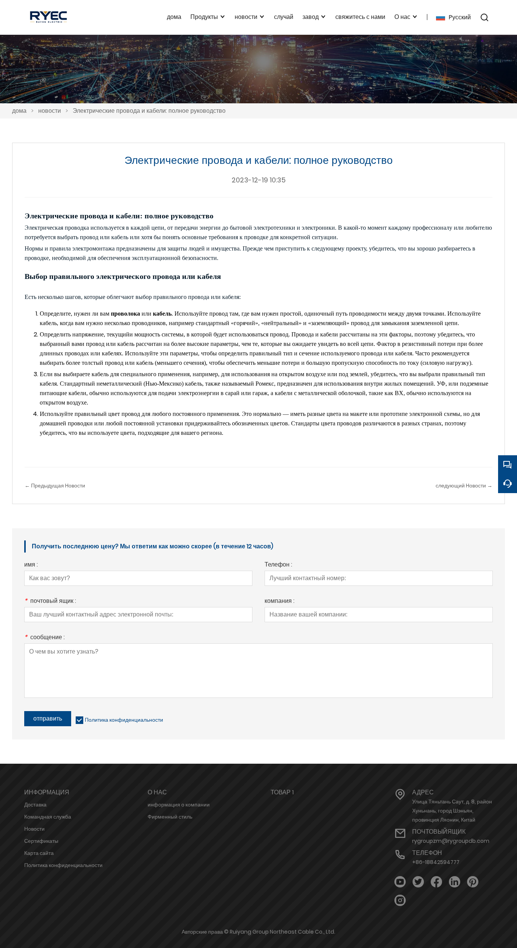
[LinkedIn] (454, 882)
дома (19, 110)
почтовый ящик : (50, 601)
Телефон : (278, 565)
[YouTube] (400, 882)
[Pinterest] (473, 882)
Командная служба (47, 816)
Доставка (35, 804)
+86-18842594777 (435, 862)
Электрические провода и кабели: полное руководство (149, 110)
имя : (31, 565)
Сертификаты (41, 841)
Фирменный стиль (170, 816)
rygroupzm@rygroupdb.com (450, 841)
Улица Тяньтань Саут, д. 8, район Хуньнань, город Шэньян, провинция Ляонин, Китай (452, 810)
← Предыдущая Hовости (55, 485)
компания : (279, 601)
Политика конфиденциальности (124, 720)
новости (49, 110)
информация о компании (179, 804)
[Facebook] (436, 882)
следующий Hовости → (464, 485)
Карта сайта (39, 853)
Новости (34, 829)
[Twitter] (418, 882)
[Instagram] (400, 900)
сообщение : (44, 637)
